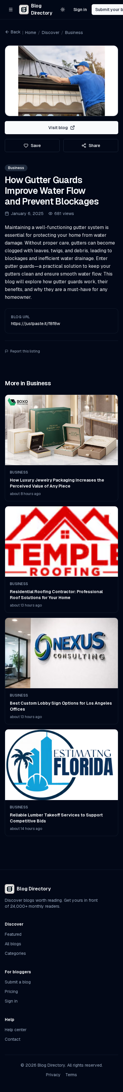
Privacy (53, 1074)
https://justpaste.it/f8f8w (35, 323)
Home (30, 32)
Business (74, 32)
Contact (12, 1039)
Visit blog (58, 127)
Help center (16, 1029)
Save (36, 145)
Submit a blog (18, 982)
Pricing (11, 991)
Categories (15, 953)
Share (94, 145)
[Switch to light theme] (63, 10)
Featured (13, 934)
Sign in (80, 9)
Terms (71, 1074)
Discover (50, 32)
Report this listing (25, 351)
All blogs (13, 943)
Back (16, 32)
